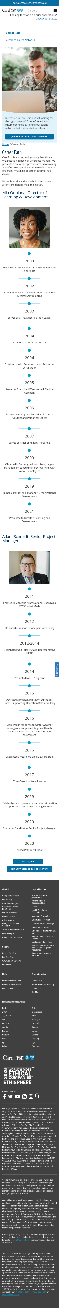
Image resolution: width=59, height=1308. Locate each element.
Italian (4, 1046)
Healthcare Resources (11, 984)
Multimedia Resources (11, 981)
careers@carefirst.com (20, 1240)
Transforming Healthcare (13, 930)
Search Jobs (28, 861)
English (5, 1008)
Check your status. (46, 18)
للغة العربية (6, 1016)
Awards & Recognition (11, 903)
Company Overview (10, 896)
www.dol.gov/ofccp (10, 1294)
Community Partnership (12, 937)
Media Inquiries (8, 988)
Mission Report (8, 933)
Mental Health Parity (40, 927)
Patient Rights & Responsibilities (38, 902)
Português (36, 1020)
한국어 (34, 1008)
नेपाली (34, 1016)
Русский (35, 1023)
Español (35, 1035)
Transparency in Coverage (43, 924)
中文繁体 (6, 1023)
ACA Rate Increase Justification (39, 896)
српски (35, 1031)
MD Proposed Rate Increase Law (44, 932)
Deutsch (5, 1035)
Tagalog (35, 1039)
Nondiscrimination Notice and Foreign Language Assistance (43, 948)
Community (37, 981)
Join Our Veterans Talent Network (29, 868)
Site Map (35, 992)
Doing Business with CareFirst (10, 925)
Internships (7, 965)
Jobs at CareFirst (9, 953)
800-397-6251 (23, 1292)
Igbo (4, 1042)
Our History (7, 900)
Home (5, 144)
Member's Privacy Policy (42, 916)
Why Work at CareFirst (11, 961)
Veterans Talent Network (20, 40)
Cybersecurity (8, 920)
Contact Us (36, 988)
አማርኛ (4, 1012)
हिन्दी (4, 1039)
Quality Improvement (41, 920)
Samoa (35, 1027)
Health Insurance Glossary (43, 984)
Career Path (13, 32)
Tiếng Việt (36, 1046)
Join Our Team (8, 957)
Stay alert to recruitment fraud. (29, 3)
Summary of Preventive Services (41, 954)
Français (5, 1031)
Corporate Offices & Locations (11, 908)
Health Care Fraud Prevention (39, 911)
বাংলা (3, 1020)
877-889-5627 (40, 1292)
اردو (33, 1042)
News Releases (8, 916)
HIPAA (34, 907)
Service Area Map (9, 913)
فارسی (5, 1027)
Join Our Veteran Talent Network (29, 136)
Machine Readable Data (42, 942)
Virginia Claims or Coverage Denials (44, 937)
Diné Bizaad (37, 1012)
